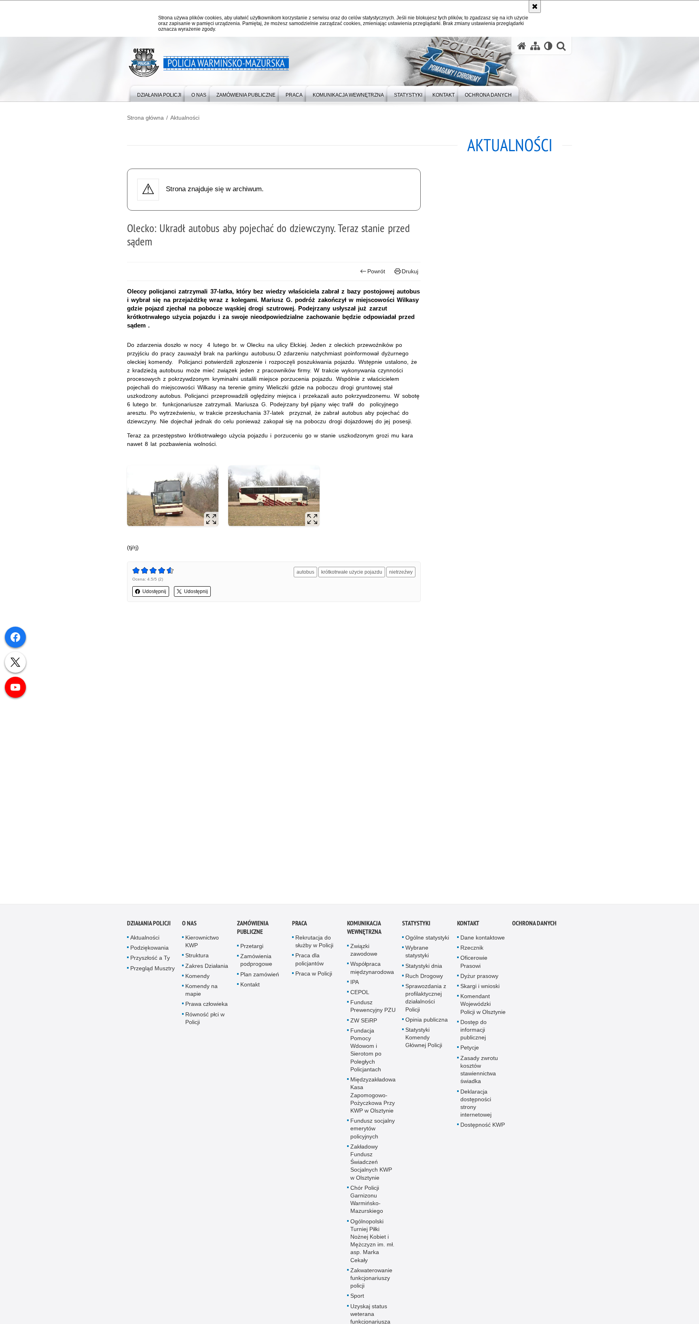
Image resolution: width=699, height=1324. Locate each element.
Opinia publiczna (426, 1024)
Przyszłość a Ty (150, 962)
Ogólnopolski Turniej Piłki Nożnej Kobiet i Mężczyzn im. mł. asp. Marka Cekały (372, 1245)
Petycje (469, 1052)
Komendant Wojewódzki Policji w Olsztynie (483, 1009)
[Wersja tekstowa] (548, 46)
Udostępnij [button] (154, 591)
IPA (354, 987)
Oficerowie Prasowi (473, 966)
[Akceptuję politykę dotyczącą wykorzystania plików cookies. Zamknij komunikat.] (535, 6)
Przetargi (251, 951)
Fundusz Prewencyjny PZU (373, 1011)
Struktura (197, 960)
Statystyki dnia (423, 970)
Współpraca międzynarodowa (372, 972)
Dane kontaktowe (482, 942)
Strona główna (145, 117)
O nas (189, 928)
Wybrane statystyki (417, 956)
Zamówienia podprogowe (256, 965)
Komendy (197, 981)
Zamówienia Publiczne (252, 932)
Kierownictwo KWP (202, 946)
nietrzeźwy (401, 572)
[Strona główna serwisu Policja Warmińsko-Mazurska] (521, 46)
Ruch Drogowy (424, 981)
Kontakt (250, 989)
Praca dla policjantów (309, 964)
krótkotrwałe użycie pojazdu (351, 572)
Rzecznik (471, 952)
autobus (305, 572)
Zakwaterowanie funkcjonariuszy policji (371, 1283)
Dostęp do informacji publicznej (473, 1034)
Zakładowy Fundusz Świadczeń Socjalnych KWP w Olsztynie (371, 1167)
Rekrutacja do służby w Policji (314, 946)
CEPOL (359, 997)
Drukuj (410, 271)
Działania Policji (149, 928)
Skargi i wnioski (480, 991)
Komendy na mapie (201, 995)
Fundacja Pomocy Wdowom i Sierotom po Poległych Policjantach (365, 1054)
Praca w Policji (313, 978)
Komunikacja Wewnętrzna (364, 932)
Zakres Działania (206, 970)
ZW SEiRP (363, 1025)
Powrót (376, 271)
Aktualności (184, 117)
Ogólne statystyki (427, 942)
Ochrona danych (534, 928)
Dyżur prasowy (479, 981)
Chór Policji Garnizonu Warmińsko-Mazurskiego (366, 1204)
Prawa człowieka (206, 1008)
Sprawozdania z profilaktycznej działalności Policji (425, 1003)
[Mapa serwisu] (535, 46)
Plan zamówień (259, 979)
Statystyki (416, 928)
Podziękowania (149, 952)
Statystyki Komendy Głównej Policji (423, 1042)
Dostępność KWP (482, 1129)
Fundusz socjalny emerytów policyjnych (372, 1133)
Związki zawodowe (363, 955)
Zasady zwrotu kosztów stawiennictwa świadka (479, 1075)
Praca (299, 928)
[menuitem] (159, 93)
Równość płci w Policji (205, 1023)
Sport (357, 1300)
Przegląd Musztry (152, 973)
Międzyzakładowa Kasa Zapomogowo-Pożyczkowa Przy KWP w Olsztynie (373, 1100)
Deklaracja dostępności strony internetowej (475, 1108)
